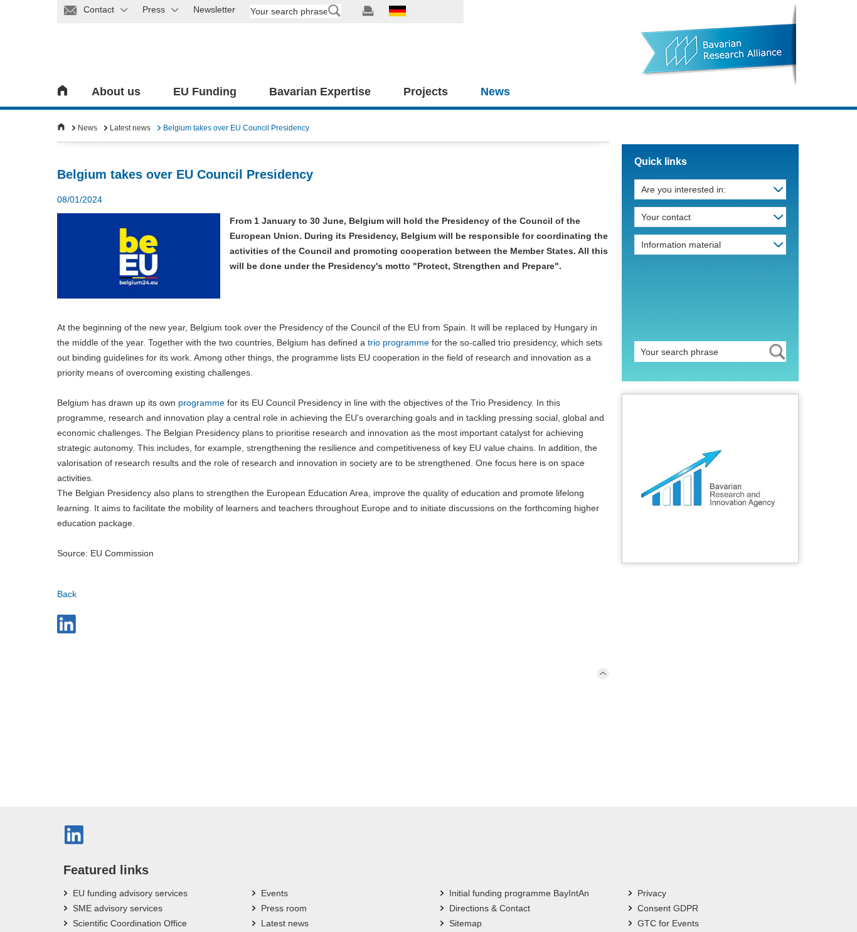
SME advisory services (117, 908)
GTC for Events (668, 923)
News (495, 91)
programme (201, 403)
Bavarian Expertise (320, 91)
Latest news (130, 128)
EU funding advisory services (130, 893)
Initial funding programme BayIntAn (519, 893)
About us (116, 91)
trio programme (398, 342)
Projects (425, 91)
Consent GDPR (667, 908)
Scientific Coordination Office (130, 923)
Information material (681, 245)
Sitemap (465, 923)
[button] (66, 624)
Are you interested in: (683, 189)
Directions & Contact (489, 908)
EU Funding (205, 91)
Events (274, 893)
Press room (284, 908)
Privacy (651, 893)
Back (67, 594)
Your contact (666, 217)
